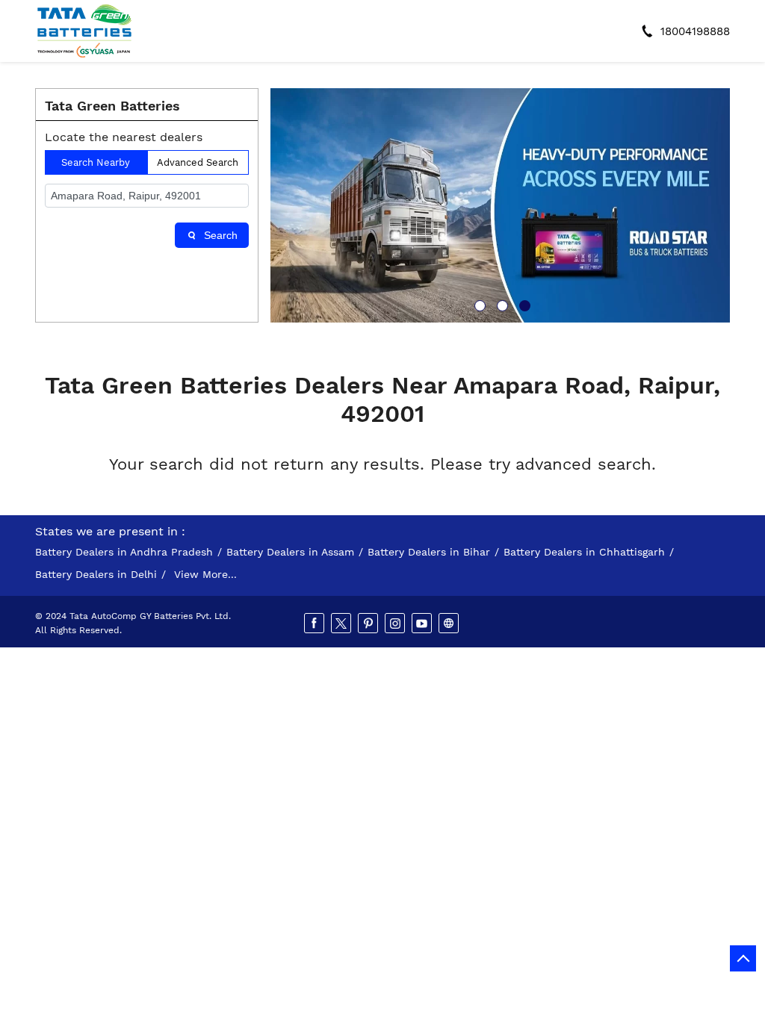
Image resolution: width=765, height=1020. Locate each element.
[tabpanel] (500, 205)
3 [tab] (523, 304)
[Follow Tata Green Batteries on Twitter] (342, 623)
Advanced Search (197, 162)
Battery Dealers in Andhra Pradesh (124, 552)
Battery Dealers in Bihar (429, 552)
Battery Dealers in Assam (290, 552)
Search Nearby (95, 162)
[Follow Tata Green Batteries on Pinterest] (369, 623)
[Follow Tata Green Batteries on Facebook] (315, 623)
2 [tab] (500, 304)
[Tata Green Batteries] (84, 31)
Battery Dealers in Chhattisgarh (584, 552)
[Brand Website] (450, 623)
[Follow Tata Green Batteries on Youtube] (423, 623)
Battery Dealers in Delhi (96, 574)
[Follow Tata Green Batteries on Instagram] (396, 623)
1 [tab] (478, 304)
